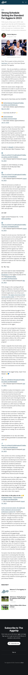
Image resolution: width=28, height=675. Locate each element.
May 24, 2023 (5, 109)
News (2, 9)
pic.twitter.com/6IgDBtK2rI (8, 176)
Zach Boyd (4, 63)
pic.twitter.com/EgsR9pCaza (9, 447)
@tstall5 (11, 147)
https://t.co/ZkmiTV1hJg (8, 155)
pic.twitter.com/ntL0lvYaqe (9, 118)
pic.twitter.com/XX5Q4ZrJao (9, 105)
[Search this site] (23, 2)
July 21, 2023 (5, 122)
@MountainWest (6, 218)
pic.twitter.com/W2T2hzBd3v (9, 157)
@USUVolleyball (8, 103)
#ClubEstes (4, 274)
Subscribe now (15, 643)
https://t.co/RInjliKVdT (7, 379)
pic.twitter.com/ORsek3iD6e (9, 499)
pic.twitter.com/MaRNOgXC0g (10, 226)
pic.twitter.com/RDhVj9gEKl (9, 381)
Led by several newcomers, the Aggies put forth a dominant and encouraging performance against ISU (13, 509)
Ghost (22, 662)
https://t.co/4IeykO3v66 (8, 445)
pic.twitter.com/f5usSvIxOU (9, 278)
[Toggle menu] (26, 2)
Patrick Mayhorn (11, 34)
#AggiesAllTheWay (18, 103)
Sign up (14, 652)
